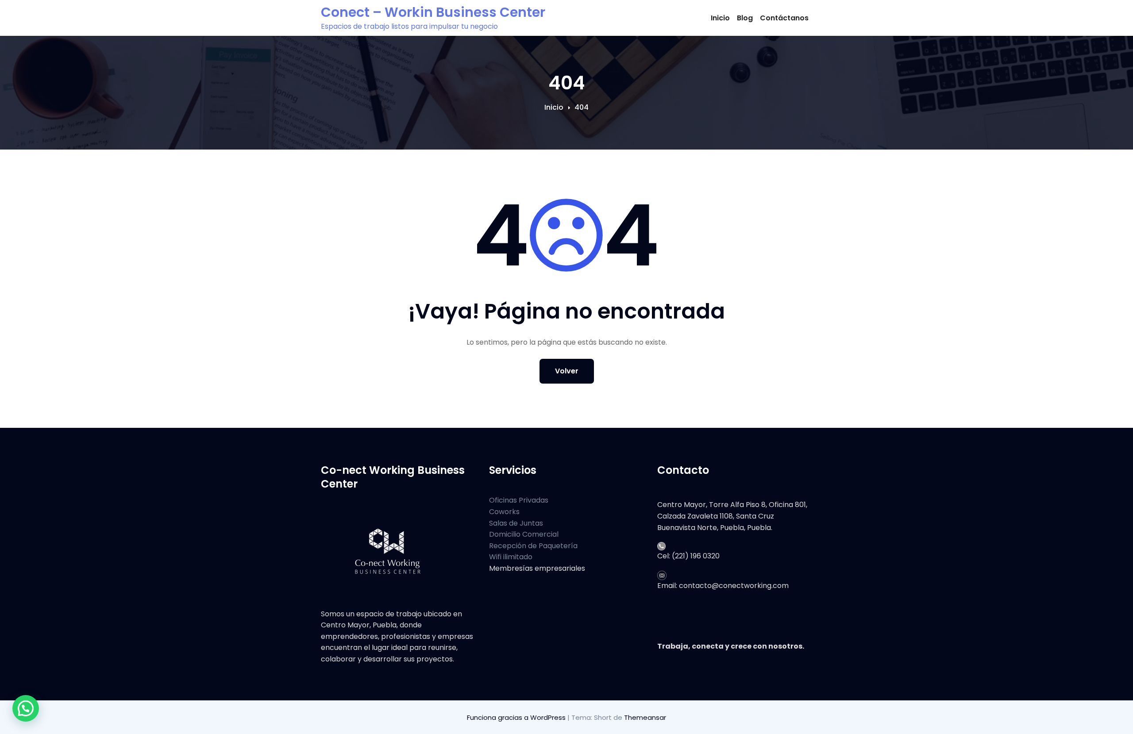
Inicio (720, 18)
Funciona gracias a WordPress (517, 717)
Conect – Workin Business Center (433, 12)
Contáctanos (784, 18)
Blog (745, 18)
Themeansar (645, 717)
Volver (566, 371)
